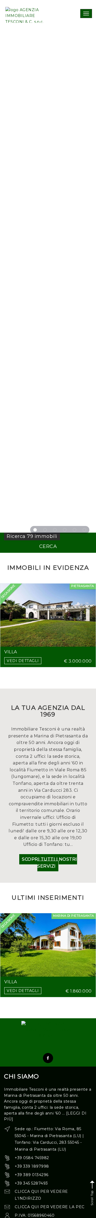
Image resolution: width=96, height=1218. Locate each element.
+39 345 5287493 (31, 1183)
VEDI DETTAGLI (23, 660)
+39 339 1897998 (32, 1166)
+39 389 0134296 (32, 1174)
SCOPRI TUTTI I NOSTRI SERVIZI (49, 863)
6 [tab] (84, 530)
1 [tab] (35, 530)
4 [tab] (64, 530)
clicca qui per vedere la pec (50, 1206)
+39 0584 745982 (32, 1157)
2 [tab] (45, 530)
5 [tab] (74, 530)
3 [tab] (55, 530)
